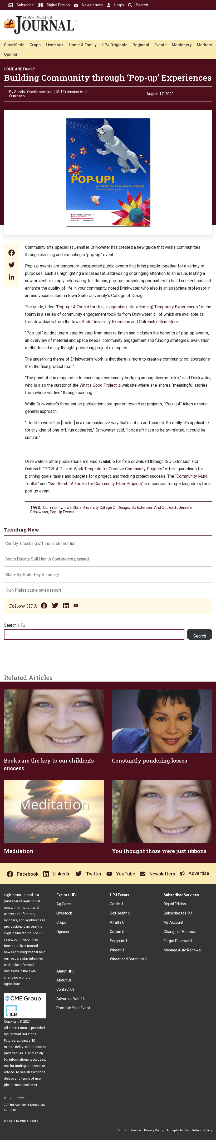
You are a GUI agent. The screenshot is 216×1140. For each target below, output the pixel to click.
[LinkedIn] (11, 277)
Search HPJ (14, 625)
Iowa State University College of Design (96, 507)
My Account (173, 922)
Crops (35, 44)
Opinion (11, 54)
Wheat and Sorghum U (128, 959)
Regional (140, 44)
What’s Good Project (98, 385)
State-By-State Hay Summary (32, 574)
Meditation (18, 850)
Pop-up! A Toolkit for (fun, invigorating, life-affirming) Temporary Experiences (127, 306)
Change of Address (180, 932)
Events (160, 44)
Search (199, 636)
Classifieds (14, 44)
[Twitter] (11, 265)
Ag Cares (64, 904)
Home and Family (19, 69)
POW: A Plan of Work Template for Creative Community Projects (103, 468)
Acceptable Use (178, 1130)
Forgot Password (178, 941)
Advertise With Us (71, 999)
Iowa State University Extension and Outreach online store (125, 321)
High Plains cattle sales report (33, 590)
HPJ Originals (114, 44)
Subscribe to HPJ (178, 913)
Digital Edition (175, 904)
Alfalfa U (117, 922)
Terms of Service (129, 1130)
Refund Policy (202, 1130)
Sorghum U (119, 941)
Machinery (182, 44)
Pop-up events (62, 512)
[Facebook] (11, 253)
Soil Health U (120, 913)
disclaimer (29, 1085)
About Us (64, 980)
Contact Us (65, 989)
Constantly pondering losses (149, 760)
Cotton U (117, 932)
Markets (204, 44)
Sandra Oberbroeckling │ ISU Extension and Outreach (48, 94)
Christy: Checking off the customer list (40, 543)
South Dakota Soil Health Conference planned (47, 559)
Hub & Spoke (29, 1121)
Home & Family (82, 44)
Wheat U (117, 950)
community (52, 507)
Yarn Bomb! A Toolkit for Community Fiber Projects (95, 483)
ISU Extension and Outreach (154, 507)
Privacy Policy (154, 1130)
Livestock (54, 44)
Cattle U (116, 904)
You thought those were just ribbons (159, 850)
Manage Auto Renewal (183, 950)
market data (18, 1028)
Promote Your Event (73, 1008)
